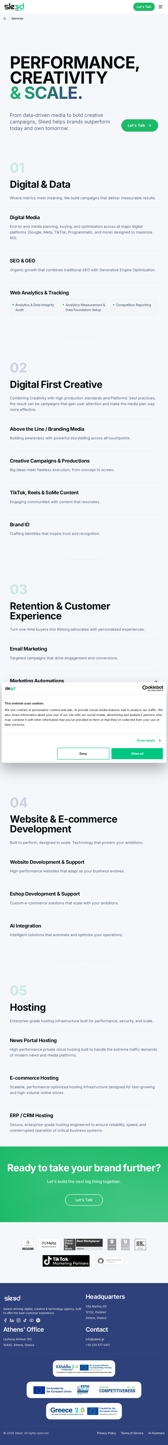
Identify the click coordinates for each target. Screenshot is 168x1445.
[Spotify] (38, 1320)
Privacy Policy (106, 1433)
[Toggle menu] (160, 7)
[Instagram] (18, 1320)
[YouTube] (32, 1320)
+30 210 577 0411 (98, 1345)
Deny (83, 753)
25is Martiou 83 (96, 1306)
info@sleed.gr (95, 1339)
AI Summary (156, 1433)
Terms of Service (132, 1433)
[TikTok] (25, 1320)
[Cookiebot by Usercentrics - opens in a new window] (145, 688)
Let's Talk (144, 7)
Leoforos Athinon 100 (17, 1339)
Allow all (137, 753)
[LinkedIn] (12, 1320)
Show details (146, 740)
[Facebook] (5, 1320)
